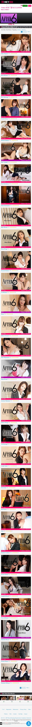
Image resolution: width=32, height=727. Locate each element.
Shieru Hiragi (4, 422)
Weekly (19, 29)
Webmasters (15, 709)
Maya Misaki (4, 379)
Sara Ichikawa (5, 617)
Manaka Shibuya (5, 683)
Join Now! (25, 5)
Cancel (25, 714)
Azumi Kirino (4, 118)
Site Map (20, 714)
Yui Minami (4, 292)
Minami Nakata (5, 140)
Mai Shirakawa (5, 183)
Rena (2, 314)
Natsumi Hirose (5, 639)
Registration (8, 709)
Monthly (23, 29)
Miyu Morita (4, 227)
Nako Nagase (4, 53)
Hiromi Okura (4, 661)
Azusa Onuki (4, 574)
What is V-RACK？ (5, 9)
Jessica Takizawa (5, 400)
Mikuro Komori (5, 335)
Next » (29, 31)
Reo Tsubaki (4, 162)
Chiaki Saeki (4, 466)
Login (30, 5)
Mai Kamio (4, 509)
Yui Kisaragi (4, 444)
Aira (2, 531)
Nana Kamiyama (5, 205)
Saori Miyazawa (5, 357)
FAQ (10, 714)
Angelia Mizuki (5, 596)
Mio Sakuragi (4, 97)
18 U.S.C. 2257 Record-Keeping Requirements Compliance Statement (16, 718)
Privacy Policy (23, 709)
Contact (15, 714)
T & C (3, 709)
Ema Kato (3, 487)
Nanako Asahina (5, 552)
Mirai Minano (4, 75)
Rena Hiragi (4, 249)
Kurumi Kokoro (5, 270)
